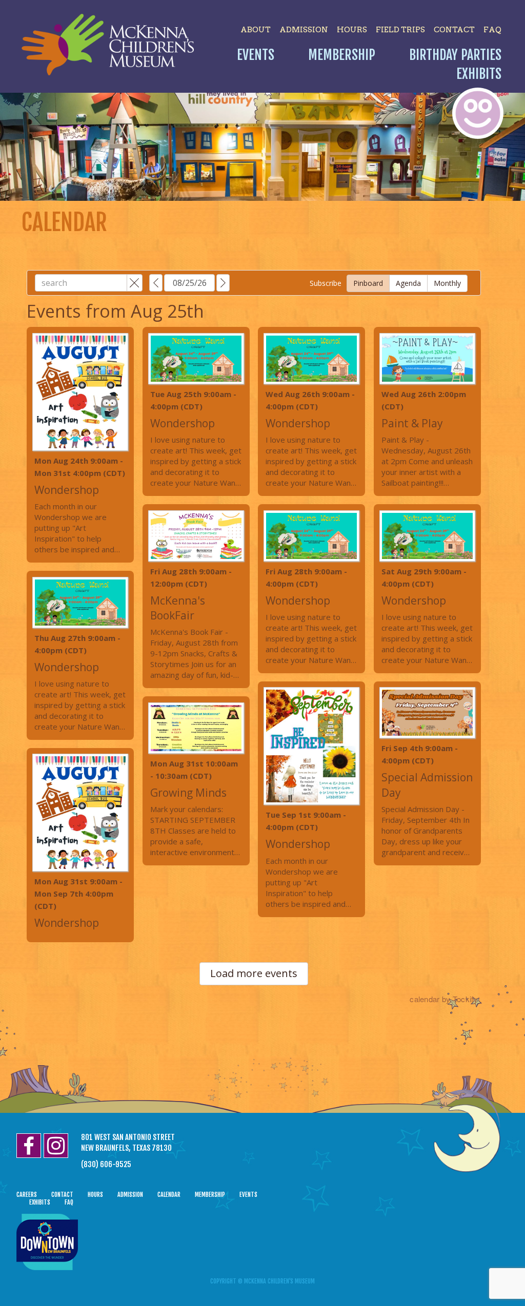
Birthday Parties (455, 55)
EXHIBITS (39, 1202)
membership (210, 1194)
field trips (400, 29)
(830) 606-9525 (106, 1164)
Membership (341, 55)
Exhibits (478, 74)
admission (303, 29)
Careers (26, 1194)
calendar (168, 1194)
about (255, 29)
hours (352, 29)
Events (255, 55)
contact (454, 29)
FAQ (492, 29)
